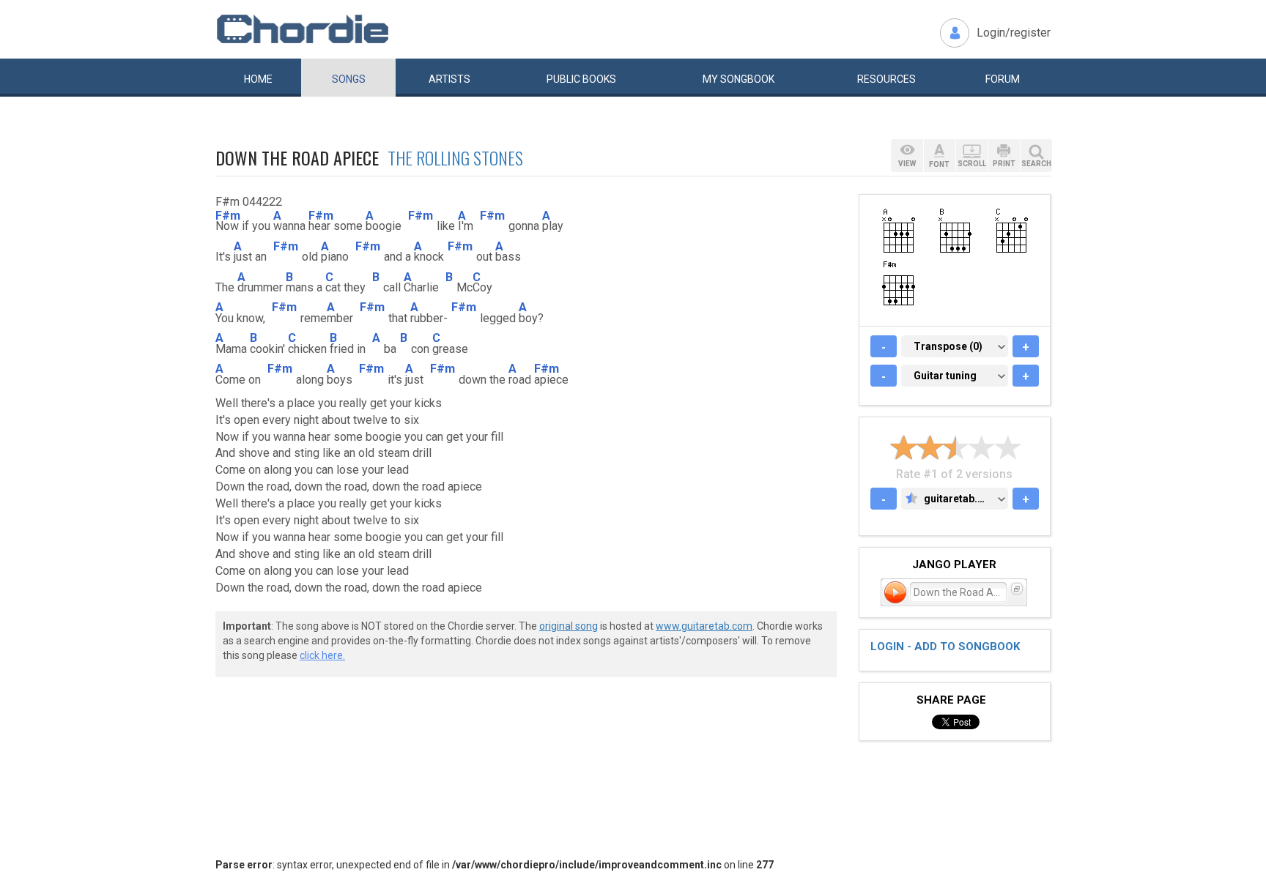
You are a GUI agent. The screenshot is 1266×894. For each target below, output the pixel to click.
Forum (1002, 79)
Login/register (1014, 33)
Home (258, 79)
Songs (349, 79)
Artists (449, 79)
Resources (886, 79)
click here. (322, 655)
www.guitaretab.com (704, 626)
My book (738, 79)
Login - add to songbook (945, 646)
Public (581, 79)
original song (568, 626)
